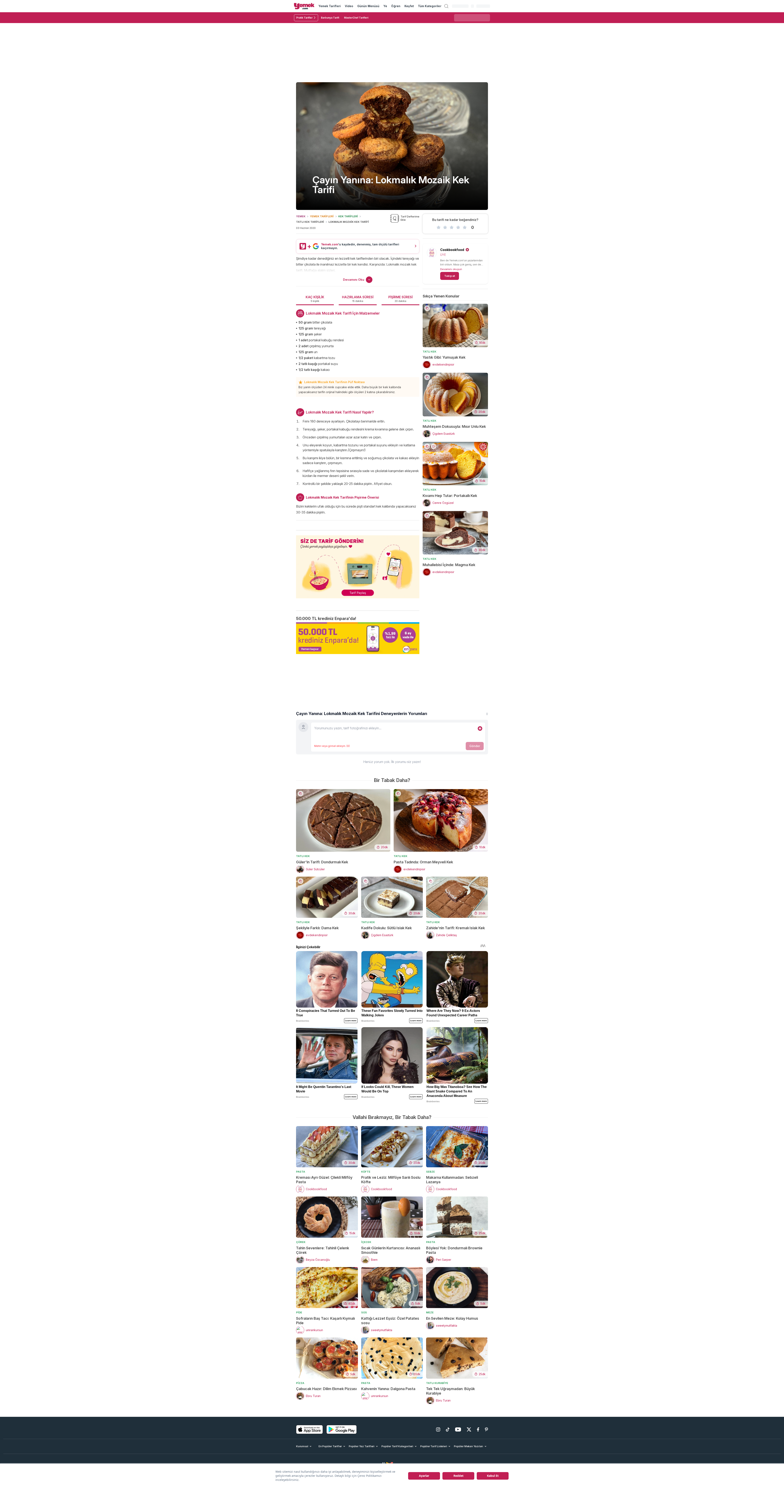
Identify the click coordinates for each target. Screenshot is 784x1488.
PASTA (300, 1171)
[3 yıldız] (451, 227)
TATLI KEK (429, 351)
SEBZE (430, 1171)
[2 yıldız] (445, 227)
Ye (385, 6)
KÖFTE (365, 1171)
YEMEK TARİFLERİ (322, 216)
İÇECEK (366, 1242)
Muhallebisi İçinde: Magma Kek (449, 565)
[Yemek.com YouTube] (458, 1429)
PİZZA (300, 1383)
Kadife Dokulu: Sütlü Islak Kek (386, 928)
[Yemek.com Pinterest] (486, 1429)
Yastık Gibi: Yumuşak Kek (444, 357)
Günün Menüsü (368, 6)
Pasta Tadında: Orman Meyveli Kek (423, 862)
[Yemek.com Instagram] (438, 1429)
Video (349, 6)
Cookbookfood (452, 250)
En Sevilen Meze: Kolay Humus (452, 1318)
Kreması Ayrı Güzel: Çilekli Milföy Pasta (324, 1179)
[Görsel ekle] (480, 728)
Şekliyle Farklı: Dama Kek (317, 928)
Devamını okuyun (451, 269)
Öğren (395, 6)
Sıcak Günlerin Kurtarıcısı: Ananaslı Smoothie (390, 1250)
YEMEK (300, 216)
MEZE (430, 1312)
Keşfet (409, 6)
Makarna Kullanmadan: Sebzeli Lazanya (452, 1179)
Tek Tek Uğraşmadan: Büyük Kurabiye (450, 1391)
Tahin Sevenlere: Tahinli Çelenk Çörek (322, 1250)
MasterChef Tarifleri (356, 17)
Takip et (449, 275)
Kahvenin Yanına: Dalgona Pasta (388, 1389)
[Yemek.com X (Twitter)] (469, 1429)
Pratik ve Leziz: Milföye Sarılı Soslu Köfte (390, 1179)
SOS (364, 1312)
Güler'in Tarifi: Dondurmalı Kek (322, 862)
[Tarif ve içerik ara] (446, 6)
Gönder (474, 746)
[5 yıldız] (465, 227)
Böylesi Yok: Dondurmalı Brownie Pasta (454, 1250)
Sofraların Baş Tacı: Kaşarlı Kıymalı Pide (325, 1320)
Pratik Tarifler (304, 17)
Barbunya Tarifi (330, 17)
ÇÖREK (300, 1242)
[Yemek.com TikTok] (447, 1429)
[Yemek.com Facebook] (478, 1429)
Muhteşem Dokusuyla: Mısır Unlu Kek (454, 426)
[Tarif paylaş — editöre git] (357, 564)
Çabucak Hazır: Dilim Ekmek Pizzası (326, 1389)
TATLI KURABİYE (437, 1383)
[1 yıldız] (438, 227)
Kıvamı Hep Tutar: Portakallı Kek (450, 495)
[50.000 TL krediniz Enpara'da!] (357, 638)
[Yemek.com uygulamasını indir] (309, 1429)
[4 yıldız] (458, 227)
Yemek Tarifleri (329, 6)
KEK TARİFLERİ (348, 216)
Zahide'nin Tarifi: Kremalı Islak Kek (455, 928)
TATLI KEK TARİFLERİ (310, 221)
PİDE (299, 1312)
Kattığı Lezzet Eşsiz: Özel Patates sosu (390, 1320)
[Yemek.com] (304, 6)
